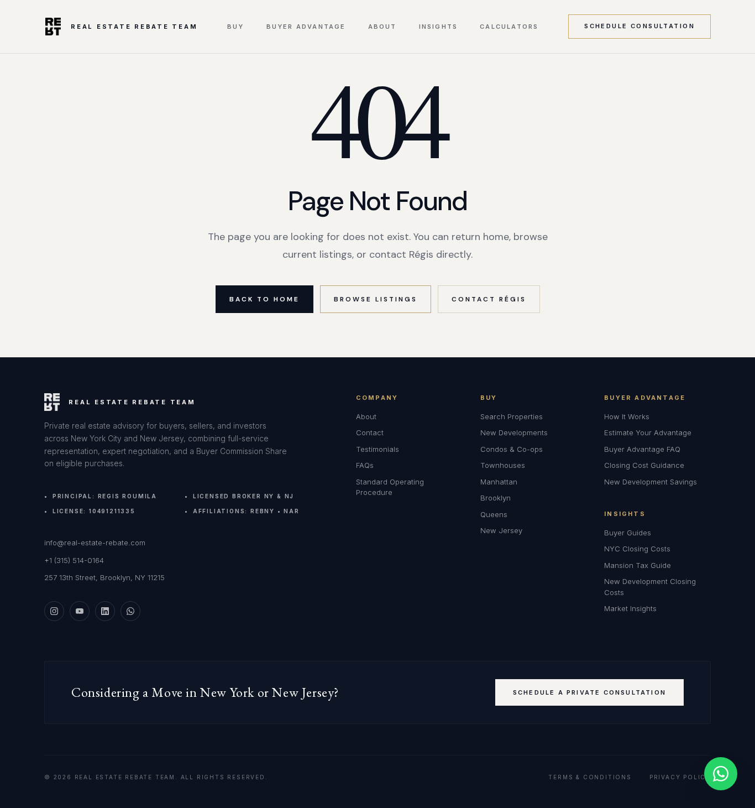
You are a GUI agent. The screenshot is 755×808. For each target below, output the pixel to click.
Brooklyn (495, 497)
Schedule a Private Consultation (589, 692)
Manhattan (498, 481)
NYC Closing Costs (637, 548)
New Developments (514, 432)
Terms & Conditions (589, 777)
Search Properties (511, 416)
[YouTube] (80, 611)
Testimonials (377, 449)
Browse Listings (375, 299)
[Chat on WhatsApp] (720, 773)
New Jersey (501, 530)
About (382, 27)
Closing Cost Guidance (644, 465)
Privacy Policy (680, 777)
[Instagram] (54, 611)
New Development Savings (650, 481)
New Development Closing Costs (650, 587)
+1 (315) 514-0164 (74, 560)
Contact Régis (489, 299)
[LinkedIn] (105, 611)
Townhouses (502, 465)
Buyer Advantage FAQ (642, 449)
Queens (493, 514)
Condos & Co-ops (511, 449)
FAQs (365, 465)
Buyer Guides (627, 532)
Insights (438, 27)
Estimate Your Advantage (647, 432)
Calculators (509, 27)
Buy (235, 27)
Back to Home (264, 299)
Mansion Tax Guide (637, 565)
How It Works (626, 416)
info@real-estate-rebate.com (94, 542)
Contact (370, 432)
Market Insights (630, 608)
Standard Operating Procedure (390, 487)
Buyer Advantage (306, 27)
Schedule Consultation (639, 26)
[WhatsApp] (130, 611)
